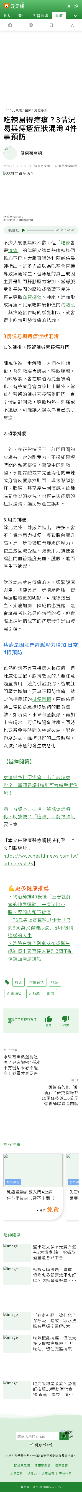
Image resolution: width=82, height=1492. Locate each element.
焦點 (7, 15)
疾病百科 (16, 1473)
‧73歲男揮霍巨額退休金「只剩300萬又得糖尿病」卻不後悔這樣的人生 (41, 927)
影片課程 (13, 1182)
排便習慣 (41, 699)
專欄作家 (65, 1473)
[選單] (76, 6)
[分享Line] (30, 25)
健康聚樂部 (43, 1465)
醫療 (59, 15)
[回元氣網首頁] (17, 5)
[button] (75, 15)
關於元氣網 (22, 1465)
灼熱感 (68, 304)
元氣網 (17, 110)
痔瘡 (13, 250)
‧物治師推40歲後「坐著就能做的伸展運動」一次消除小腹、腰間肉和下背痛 (39, 904)
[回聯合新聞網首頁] (6, 6)
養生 (22, 15)
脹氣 (70, 816)
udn (6, 110)
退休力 (32, 1473)
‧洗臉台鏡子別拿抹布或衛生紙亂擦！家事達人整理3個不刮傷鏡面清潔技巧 (40, 951)
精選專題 (61, 1465)
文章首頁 (48, 1473)
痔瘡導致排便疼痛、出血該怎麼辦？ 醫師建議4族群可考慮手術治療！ (40, 785)
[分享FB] (10, 25)
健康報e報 (44, 1444)
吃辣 (65, 242)
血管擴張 (32, 296)
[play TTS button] (23, 230)
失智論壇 (40, 15)
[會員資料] (69, 6)
